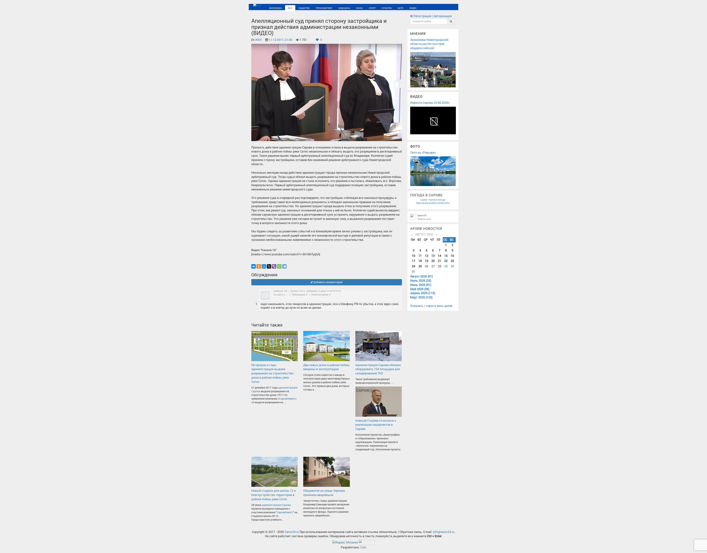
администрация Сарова (276, 505)
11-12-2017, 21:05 (280, 40)
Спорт (348, 8)
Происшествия (311, 8)
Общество (295, 8)
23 (452, 261)
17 (413, 261)
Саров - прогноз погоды (433, 199)
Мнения (418, 33)
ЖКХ (284, 8)
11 (420, 256)
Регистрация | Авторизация (432, 16)
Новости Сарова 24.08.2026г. (430, 102)
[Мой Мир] (264, 266)
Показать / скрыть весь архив (431, 306)
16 (452, 256)
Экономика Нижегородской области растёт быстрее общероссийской (429, 44)
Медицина (326, 8)
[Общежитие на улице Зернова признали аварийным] (326, 471)
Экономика (273, 8)
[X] (269, 266)
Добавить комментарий (327, 282)
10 (413, 256)
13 (433, 256)
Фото (370, 8)
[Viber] (274, 266)
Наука (338, 8)
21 (439, 261)
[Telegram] (284, 266)
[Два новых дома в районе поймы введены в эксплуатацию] (326, 346)
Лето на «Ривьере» (423, 152)
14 (439, 256)
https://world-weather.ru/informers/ (433, 203)
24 (413, 266)
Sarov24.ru (292, 532)
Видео (380, 8)
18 (420, 261)
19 (426, 261)
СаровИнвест (287, 398)
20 (433, 261)
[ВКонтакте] (253, 266)
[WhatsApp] (279, 266)
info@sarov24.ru (443, 532)
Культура (360, 8)
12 (426, 256)
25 (420, 266)
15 (446, 256)
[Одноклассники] (258, 266)
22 (446, 261)
